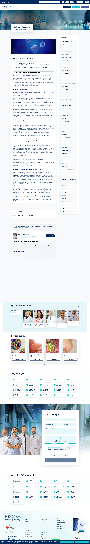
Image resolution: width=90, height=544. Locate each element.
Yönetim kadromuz (44, 525)
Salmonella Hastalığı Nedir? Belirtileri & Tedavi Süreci (53, 355)
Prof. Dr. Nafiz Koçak (62, 324)
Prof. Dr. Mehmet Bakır (27, 324)
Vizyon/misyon (44, 521)
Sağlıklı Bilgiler (27, 530)
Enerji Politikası (43, 538)
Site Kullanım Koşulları (61, 520)
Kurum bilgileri (43, 527)
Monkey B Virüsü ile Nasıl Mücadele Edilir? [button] (24, 215)
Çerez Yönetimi (59, 533)
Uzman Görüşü (28, 534)
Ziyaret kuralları (44, 528)
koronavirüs (22, 75)
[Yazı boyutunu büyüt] (36, 36)
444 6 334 (10, 532)
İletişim (26, 538)
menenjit (33, 158)
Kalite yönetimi (44, 532)
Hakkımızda (27, 519)
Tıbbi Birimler (27, 523)
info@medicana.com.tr (13, 536)
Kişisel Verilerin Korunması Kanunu (54, 447)
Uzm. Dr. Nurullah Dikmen (72, 324)
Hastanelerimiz (28, 521)
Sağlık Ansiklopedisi (22, 29)
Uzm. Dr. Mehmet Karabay (38, 324)
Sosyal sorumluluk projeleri (46, 530)
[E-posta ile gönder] (32, 36)
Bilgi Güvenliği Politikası (61, 522)
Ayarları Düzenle (67, 542)
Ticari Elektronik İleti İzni (61, 532)
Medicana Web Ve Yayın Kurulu (62, 530)
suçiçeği (49, 92)
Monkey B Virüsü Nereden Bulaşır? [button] (22, 212)
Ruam (31, 355)
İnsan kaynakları (44, 519)
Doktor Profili (50, 235)
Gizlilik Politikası (59, 528)
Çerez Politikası (31, 542)
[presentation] (74, 306)
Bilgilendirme (68, 447)
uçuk (46, 92)
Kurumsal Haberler (28, 536)
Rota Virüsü (15, 355)
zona (53, 92)
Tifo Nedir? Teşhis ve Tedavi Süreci (69, 355)
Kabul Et (82, 542)
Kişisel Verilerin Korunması (61, 524)
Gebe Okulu (43, 534)
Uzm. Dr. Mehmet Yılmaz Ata (50, 323)
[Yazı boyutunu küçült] (39, 36)
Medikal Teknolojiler (28, 532)
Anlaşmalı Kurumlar (28, 525)
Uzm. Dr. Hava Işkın (16, 324)
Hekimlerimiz (27, 527)
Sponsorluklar (43, 536)
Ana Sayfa (16, 29)
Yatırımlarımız (43, 523)
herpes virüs (22, 92)
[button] (43, 364)
